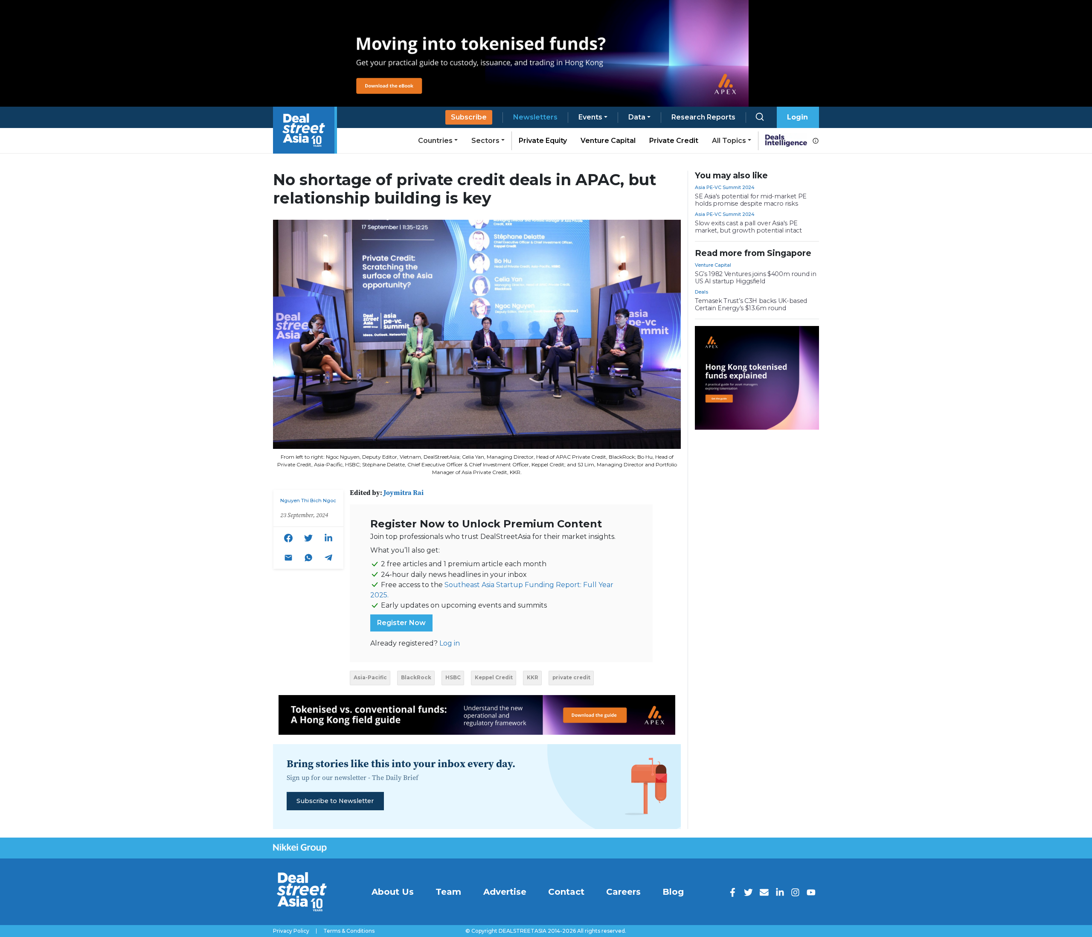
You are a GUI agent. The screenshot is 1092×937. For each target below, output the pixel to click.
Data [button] (636, 117)
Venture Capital (608, 141)
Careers (623, 892)
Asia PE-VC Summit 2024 (725, 187)
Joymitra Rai (403, 492)
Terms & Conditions (349, 931)
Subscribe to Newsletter (335, 801)
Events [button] (590, 117)
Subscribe (469, 117)
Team (448, 892)
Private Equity (543, 141)
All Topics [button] (729, 141)
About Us (393, 892)
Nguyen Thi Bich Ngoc (308, 500)
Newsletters (535, 117)
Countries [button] (435, 141)
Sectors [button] (485, 141)
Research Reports (703, 117)
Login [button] (797, 117)
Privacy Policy (291, 931)
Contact (566, 892)
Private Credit (673, 141)
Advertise (504, 892)
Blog (673, 892)
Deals (701, 292)
